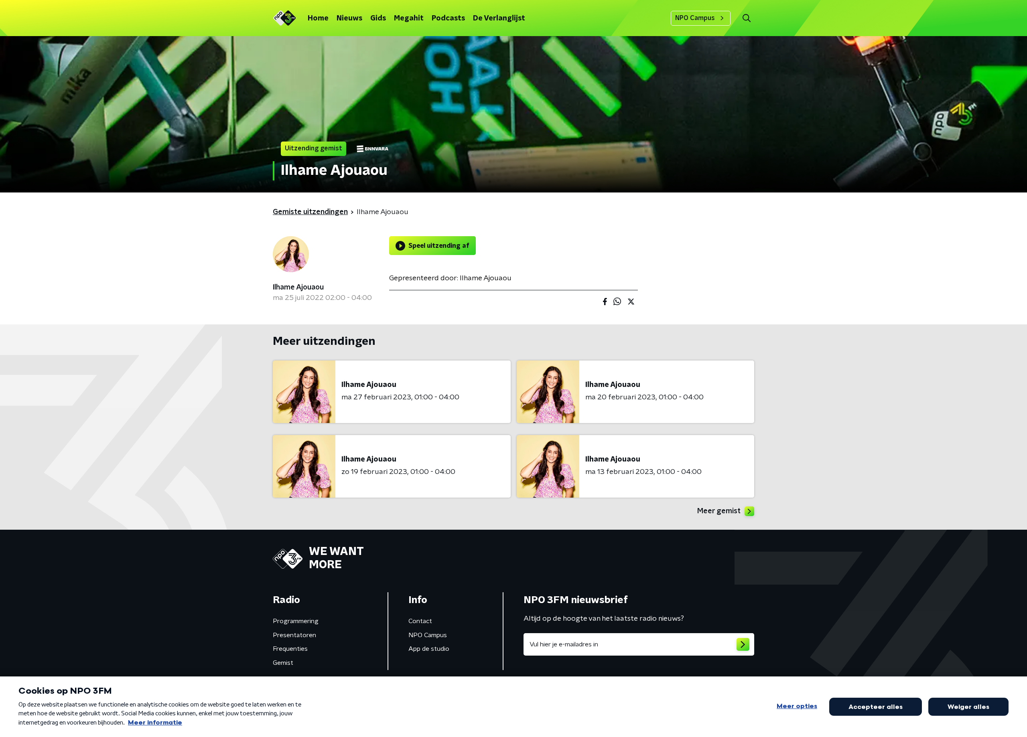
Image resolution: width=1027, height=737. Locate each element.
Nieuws (349, 18)
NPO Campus (695, 18)
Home (318, 18)
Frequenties (290, 649)
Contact (420, 621)
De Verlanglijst (499, 18)
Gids (378, 18)
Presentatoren (294, 635)
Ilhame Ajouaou (298, 287)
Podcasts (448, 18)
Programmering (296, 621)
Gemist (283, 663)
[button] (746, 18)
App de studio (428, 649)
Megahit (409, 18)
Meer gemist (719, 511)
